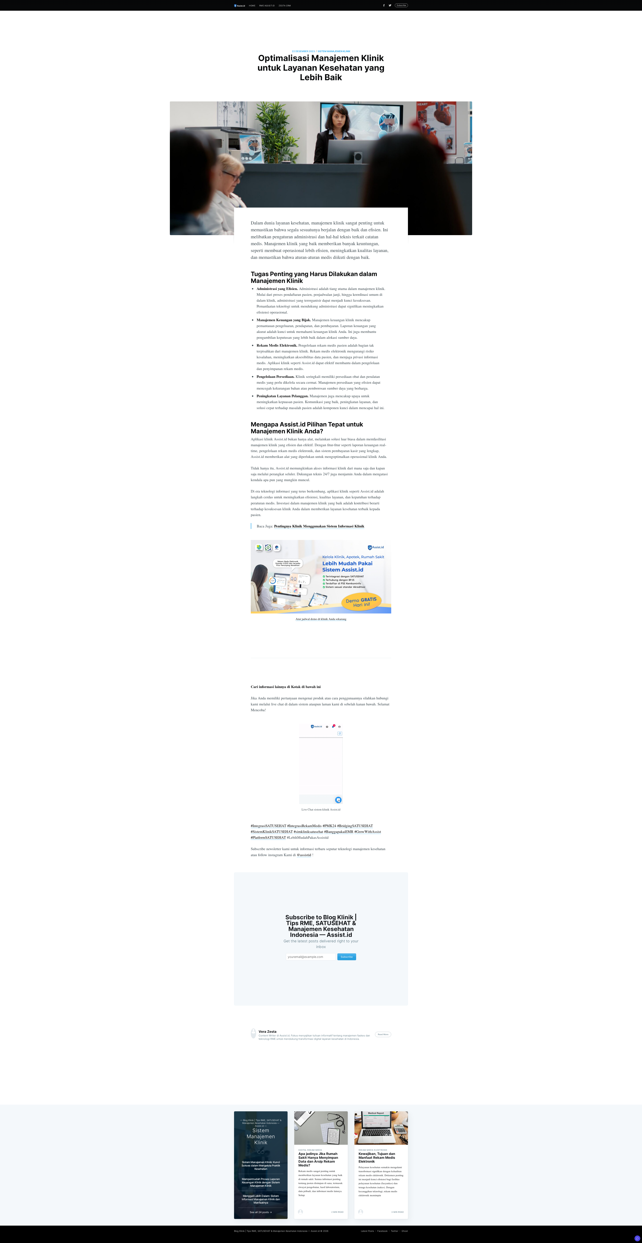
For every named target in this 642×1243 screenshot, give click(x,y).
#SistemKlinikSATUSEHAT (272, 831)
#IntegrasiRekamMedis (304, 825)
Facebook (382, 1231)
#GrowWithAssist (367, 831)
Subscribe (401, 5)
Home (252, 5)
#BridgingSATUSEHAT (355, 825)
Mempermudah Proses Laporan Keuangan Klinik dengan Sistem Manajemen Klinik (261, 1182)
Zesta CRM (285, 5)
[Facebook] (384, 5)
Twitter (394, 1231)
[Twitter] (391, 5)
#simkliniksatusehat (308, 831)
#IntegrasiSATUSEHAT (268, 825)
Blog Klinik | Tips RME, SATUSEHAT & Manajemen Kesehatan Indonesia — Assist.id (277, 1231)
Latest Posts (367, 1231)
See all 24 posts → (261, 1212)
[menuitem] (252, 5)
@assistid (304, 854)
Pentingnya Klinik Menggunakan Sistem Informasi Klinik (319, 526)
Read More (383, 1034)
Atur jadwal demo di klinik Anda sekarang (321, 619)
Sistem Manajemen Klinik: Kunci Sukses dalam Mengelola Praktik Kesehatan (261, 1165)
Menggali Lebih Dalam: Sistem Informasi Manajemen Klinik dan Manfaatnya (261, 1199)
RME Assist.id (267, 5)
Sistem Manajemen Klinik (334, 51)
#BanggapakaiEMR (338, 831)
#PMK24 (329, 825)
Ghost (405, 1231)
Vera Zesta (268, 1032)
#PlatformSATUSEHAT (268, 837)
